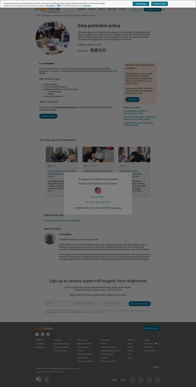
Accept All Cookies (159, 4)
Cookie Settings (50, 5)
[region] (98, 4)
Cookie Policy (86, 5)
